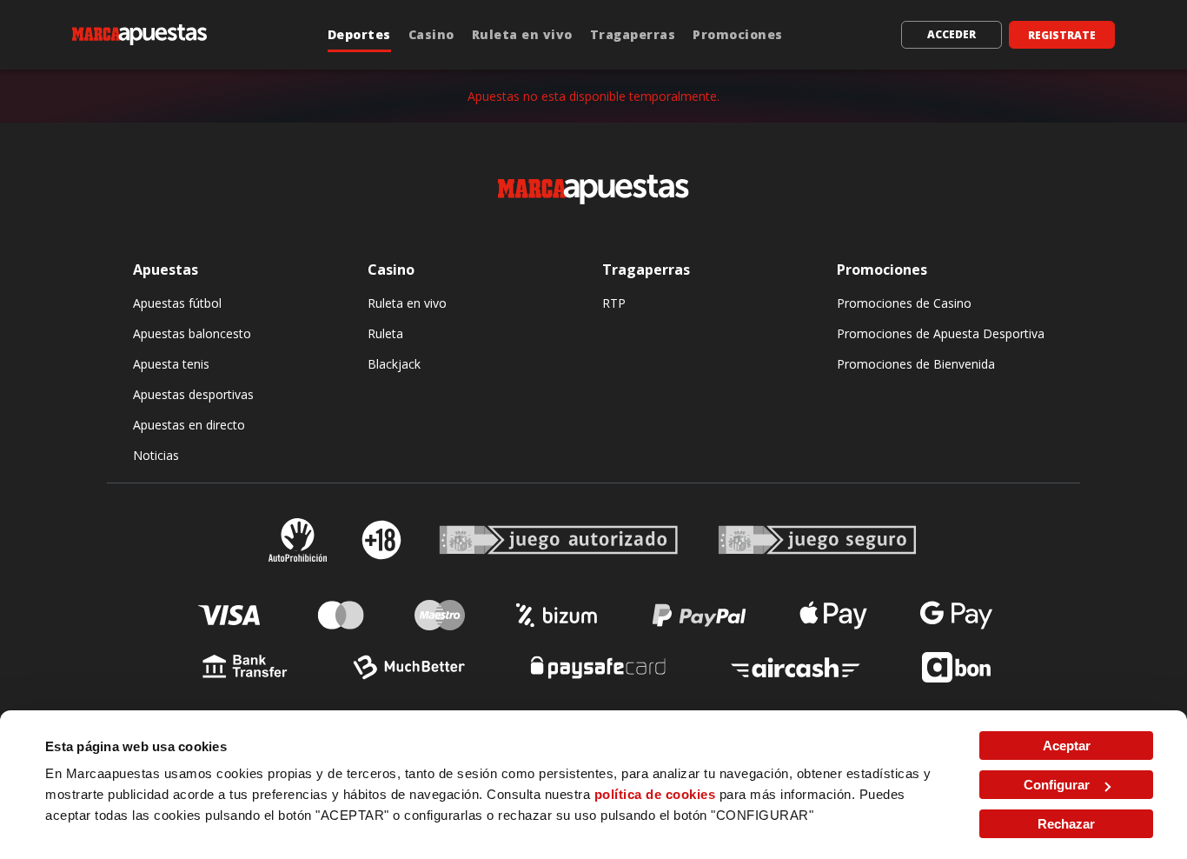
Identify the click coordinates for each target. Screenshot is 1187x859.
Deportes (359, 34)
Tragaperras (633, 34)
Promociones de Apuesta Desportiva (940, 333)
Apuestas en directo (189, 424)
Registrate (1062, 35)
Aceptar (1067, 745)
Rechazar (1066, 823)
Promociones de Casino (904, 303)
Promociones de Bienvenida (916, 364)
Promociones (738, 34)
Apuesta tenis (171, 364)
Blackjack (394, 364)
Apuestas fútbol (177, 303)
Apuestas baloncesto (192, 333)
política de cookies (655, 794)
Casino (431, 34)
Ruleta (385, 333)
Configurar (1057, 784)
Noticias (156, 455)
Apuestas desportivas (193, 394)
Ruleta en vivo (522, 34)
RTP (614, 303)
